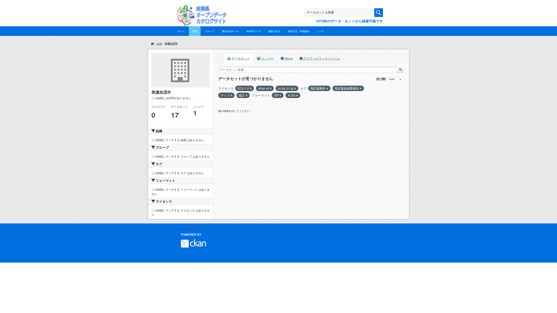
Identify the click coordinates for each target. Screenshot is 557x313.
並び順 (380, 79)
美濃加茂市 (171, 43)
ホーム (181, 31)
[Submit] (400, 70)
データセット (240, 58)
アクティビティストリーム (321, 58)
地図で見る (274, 31)
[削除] (251, 88)
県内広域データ (230, 31)
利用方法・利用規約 (298, 31)
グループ (209, 31)
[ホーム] (152, 43)
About (288, 58)
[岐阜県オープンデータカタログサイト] (200, 8)
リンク (320, 31)
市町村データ (253, 31)
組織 (194, 31)
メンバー (267, 58)
